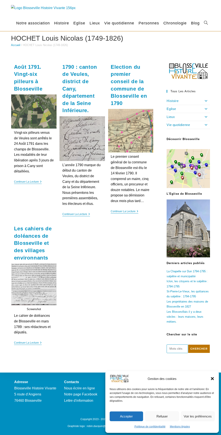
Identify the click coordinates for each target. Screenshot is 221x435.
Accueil (15, 45)
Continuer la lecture (28, 182)
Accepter (126, 416)
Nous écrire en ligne (79, 388)
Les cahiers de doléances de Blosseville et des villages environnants (33, 243)
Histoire (172, 101)
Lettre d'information (78, 400)
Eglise (171, 109)
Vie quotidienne (178, 125)
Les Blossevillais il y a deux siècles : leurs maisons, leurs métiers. (185, 316)
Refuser (162, 416)
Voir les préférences (198, 416)
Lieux (171, 117)
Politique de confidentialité (150, 426)
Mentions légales (180, 426)
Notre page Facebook (80, 394)
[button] (212, 378)
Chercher (199, 348)
